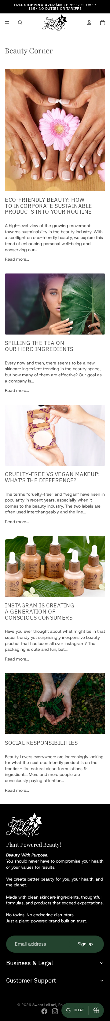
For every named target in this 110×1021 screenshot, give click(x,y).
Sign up (85, 944)
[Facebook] (44, 1011)
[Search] (20, 22)
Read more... (17, 259)
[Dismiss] (97, 954)
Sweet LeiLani (44, 1004)
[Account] (89, 22)
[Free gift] (96, 1010)
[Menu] (7, 23)
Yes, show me (52, 986)
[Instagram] (55, 1011)
